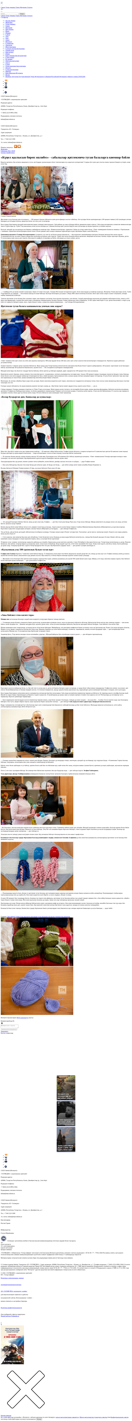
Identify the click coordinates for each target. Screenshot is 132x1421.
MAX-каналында (22, 1018)
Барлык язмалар (6, 1415)
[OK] (6, 90)
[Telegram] (6, 85)
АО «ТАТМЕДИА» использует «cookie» (14, 1291)
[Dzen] (6, 93)
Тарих (18, 7)
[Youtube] (6, 87)
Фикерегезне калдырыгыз (9, 1029)
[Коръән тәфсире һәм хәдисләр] (6, 81)
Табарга (22, 14)
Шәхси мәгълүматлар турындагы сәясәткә (93, 1417)
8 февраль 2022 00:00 (8, 151)
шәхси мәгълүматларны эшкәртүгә (67, 1417)
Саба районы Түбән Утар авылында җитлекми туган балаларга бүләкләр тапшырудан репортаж (38, 916)
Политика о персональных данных (12, 1278)
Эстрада (29, 7)
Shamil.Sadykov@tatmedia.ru (10, 1316)
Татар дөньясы (11, 7)
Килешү (39, 1419)
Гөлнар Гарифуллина (8, 152)
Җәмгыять (4, 149)
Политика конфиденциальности (11, 1308)
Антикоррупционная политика (11, 1284)
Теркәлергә (4, 1031)
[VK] (6, 83)
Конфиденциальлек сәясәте (120, 1417)
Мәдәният (23, 7)
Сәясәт (3, 7)
